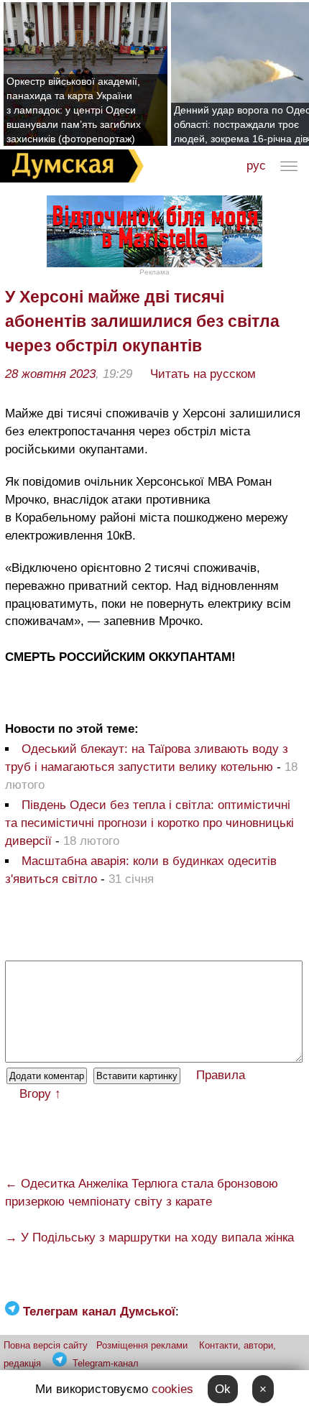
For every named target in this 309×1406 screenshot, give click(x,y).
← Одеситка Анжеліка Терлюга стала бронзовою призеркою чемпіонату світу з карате (141, 1192)
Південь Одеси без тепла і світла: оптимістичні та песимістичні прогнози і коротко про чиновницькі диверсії (149, 823)
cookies (172, 1389)
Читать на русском (203, 374)
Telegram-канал (106, 1363)
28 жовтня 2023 (50, 374)
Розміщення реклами (142, 1345)
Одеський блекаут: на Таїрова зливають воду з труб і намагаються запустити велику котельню (146, 758)
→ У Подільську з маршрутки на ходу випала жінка (149, 1237)
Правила (220, 1075)
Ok (223, 1389)
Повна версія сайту (46, 1345)
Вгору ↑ (40, 1094)
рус (256, 165)
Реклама (154, 272)
